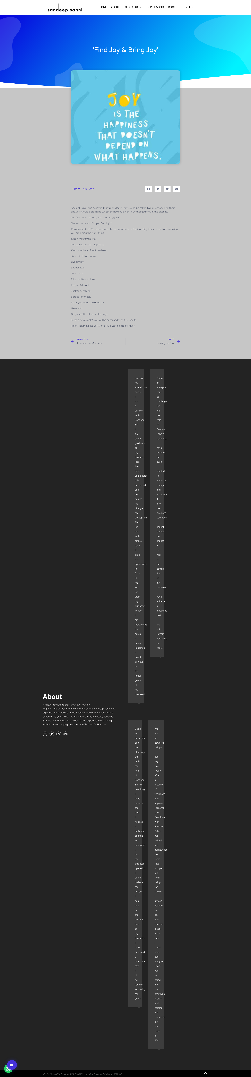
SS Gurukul (131, 7)
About (115, 7)
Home (103, 7)
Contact (187, 7)
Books (172, 7)
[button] (12, 1065)
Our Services (155, 7)
